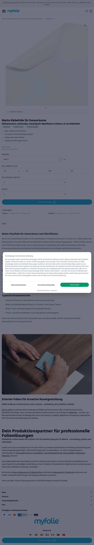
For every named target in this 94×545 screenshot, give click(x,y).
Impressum (54, 290)
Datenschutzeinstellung (18, 285)
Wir (6, 259)
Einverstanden (74, 285)
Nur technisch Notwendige (46, 285)
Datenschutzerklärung (39, 273)
